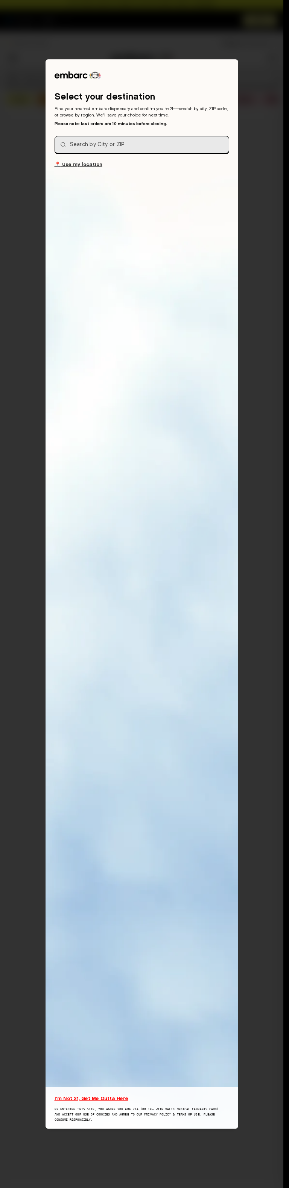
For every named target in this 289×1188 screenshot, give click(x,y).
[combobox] (142, 144)
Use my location (78, 164)
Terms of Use (188, 1114)
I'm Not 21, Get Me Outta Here (91, 1098)
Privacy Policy (157, 1114)
